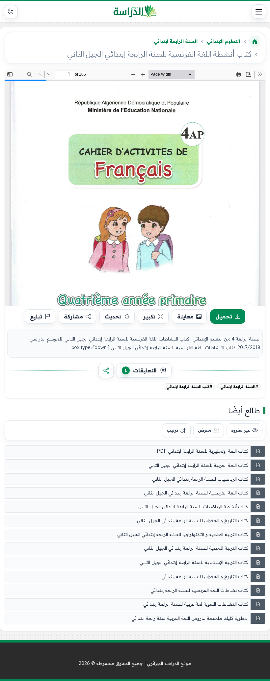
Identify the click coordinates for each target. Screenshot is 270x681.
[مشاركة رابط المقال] (106, 370)
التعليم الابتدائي (223, 41)
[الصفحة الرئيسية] (254, 41)
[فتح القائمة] (259, 11)
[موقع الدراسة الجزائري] (135, 11)
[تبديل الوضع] (11, 11)
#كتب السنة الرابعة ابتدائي (189, 386)
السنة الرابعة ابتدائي (176, 41)
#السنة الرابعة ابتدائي (239, 386)
